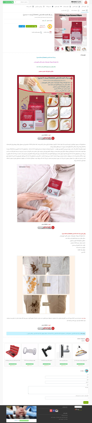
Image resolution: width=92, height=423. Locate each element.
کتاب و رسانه (28, 6)
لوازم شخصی (75, 6)
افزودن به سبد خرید (30, 26)
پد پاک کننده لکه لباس (76, 333)
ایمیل (87, 379)
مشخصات (83, 10)
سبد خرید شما (8, 2)
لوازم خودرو (57, 6)
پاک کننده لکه (50, 333)
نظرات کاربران (63, 10)
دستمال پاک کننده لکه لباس (59, 333)
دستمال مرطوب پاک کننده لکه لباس (40, 333)
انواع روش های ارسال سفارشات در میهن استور (59, 417)
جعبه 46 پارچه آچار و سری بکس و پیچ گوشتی (12, 360)
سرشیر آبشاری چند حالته (64, 360)
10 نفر (20, 26)
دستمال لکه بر (68, 333)
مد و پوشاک (48, 6)
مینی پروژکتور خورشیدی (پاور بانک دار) (80, 360)
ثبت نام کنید (16, 420)
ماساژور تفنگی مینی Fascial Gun (46, 360)
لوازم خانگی (84, 6)
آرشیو (83, 340)
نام (87, 374)
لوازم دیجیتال (65, 6)
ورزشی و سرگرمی (38, 6)
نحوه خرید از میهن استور (63, 419)
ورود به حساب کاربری (24, 420)
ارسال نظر (86, 402)
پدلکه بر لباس (30, 333)
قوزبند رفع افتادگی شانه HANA (29, 360)
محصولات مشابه (74, 10)
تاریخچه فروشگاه (65, 415)
